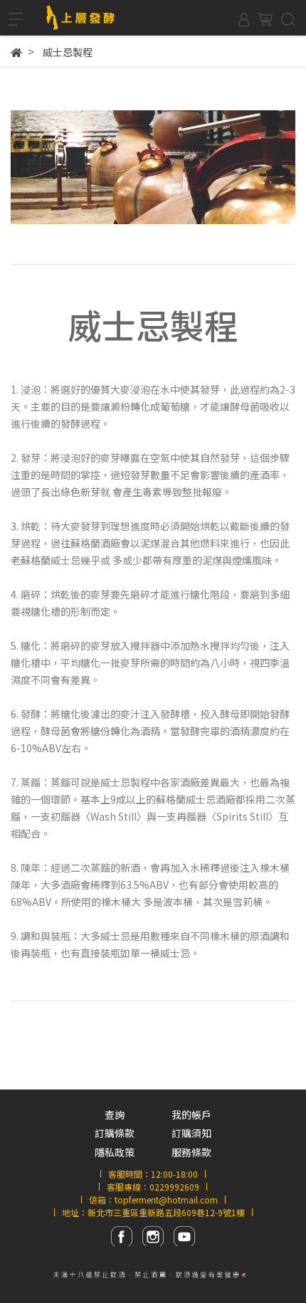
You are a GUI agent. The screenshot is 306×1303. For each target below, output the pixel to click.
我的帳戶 (191, 1114)
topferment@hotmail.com (166, 1199)
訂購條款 (114, 1133)
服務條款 (191, 1152)
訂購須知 (191, 1133)
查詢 (115, 1114)
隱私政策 (114, 1152)
